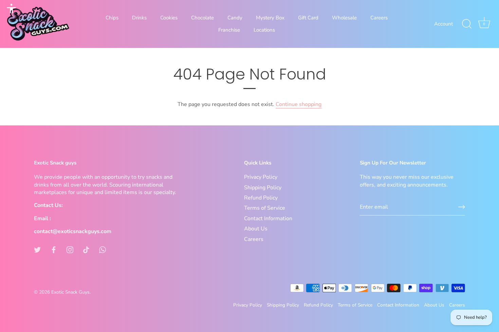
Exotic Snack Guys (70, 292)
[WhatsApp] (102, 249)
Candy (234, 17)
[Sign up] (461, 207)
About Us (255, 228)
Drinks (139, 17)
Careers (379, 17)
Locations (264, 30)
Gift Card (308, 17)
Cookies (169, 17)
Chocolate (202, 17)
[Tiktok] (86, 249)
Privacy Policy (260, 177)
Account (443, 23)
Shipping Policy (262, 187)
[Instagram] (70, 249)
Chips (112, 17)
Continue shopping (298, 104)
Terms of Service (264, 208)
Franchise (229, 30)
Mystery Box (270, 17)
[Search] (466, 24)
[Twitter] (37, 249)
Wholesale (344, 17)
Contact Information (268, 218)
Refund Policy (261, 198)
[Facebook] (53, 249)
